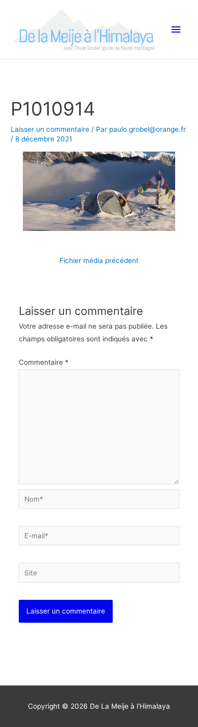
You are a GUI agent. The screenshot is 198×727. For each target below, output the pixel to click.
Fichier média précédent (99, 260)
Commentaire (44, 362)
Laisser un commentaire (50, 129)
